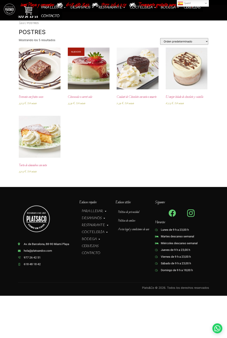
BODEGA (89, 239)
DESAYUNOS (92, 218)
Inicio (22, 23)
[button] (96, 211)
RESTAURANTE (93, 225)
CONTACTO (50, 16)
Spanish (187, 3)
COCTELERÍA (93, 232)
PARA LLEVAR (92, 211)
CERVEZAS (90, 246)
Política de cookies (126, 220)
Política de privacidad (128, 212)
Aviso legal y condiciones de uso (133, 229)
